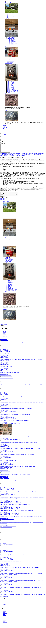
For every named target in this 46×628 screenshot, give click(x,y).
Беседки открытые (10, 17)
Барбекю (6, 18)
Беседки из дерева (10, 13)
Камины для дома (10, 82)
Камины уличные (10, 85)
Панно (6, 93)
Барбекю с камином (11, 45)
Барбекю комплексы (11, 37)
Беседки (6, 2)
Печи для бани (10, 59)
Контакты (4, 129)
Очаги (8, 92)
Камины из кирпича (11, 83)
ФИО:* (1, 138)
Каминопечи (9, 84)
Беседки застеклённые (11, 16)
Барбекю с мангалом (11, 39)
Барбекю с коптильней (11, 41)
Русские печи (9, 58)
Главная (4, 125)
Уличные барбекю (10, 38)
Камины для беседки (11, 89)
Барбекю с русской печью (12, 43)
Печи (6, 46)
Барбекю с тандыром (11, 44)
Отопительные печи (11, 60)
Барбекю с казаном (10, 42)
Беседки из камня (10, 15)
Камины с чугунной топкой (12, 91)
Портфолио (5, 127)
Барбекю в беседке (10, 40)
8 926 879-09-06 (3, 198)
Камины (6, 63)
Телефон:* (2, 141)
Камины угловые (10, 81)
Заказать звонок (3, 134)
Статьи (4, 128)
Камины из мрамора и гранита (13, 90)
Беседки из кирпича (11, 14)
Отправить (2, 196)
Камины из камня (10, 86)
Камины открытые (10, 87)
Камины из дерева (10, 88)
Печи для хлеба (10, 62)
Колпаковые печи (10, 61)
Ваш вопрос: (2, 143)
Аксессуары (7, 110)
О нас (4, 126)
